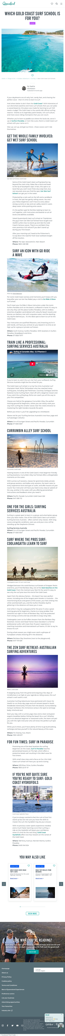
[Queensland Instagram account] (3, 1026)
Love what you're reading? (32, 940)
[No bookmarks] (52, 4)
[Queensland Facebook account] (8, 1026)
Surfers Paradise (18, 121)
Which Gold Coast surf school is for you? (32, 15)
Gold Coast (38, 103)
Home (3, 78)
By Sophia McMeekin (31, 87)
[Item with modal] (32, 50)
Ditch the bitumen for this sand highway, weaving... (19, 874)
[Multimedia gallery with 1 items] (32, 50)
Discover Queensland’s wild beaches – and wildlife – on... (44, 874)
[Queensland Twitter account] (12, 1026)
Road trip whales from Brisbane (43, 871)
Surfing (33, 78)
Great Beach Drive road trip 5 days (18, 871)
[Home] (9, 5)
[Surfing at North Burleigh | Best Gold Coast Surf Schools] (32, 50)
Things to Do (11, 78)
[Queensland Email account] (22, 1026)
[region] (32, 119)
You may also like (32, 857)
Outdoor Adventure (23, 78)
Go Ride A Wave (49, 299)
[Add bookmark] (32, 75)
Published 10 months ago (34, 90)
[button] (4, 884)
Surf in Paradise (37, 749)
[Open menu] (61, 4)
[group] (19, 884)
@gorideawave (17, 293)
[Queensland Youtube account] (17, 1026)
